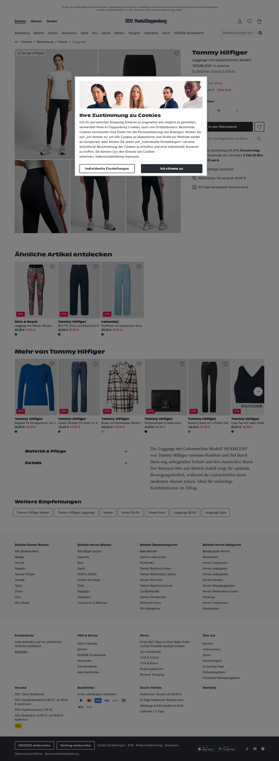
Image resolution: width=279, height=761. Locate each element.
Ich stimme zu (171, 168)
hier (115, 151)
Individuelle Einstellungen (107, 168)
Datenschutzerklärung (109, 156)
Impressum (132, 156)
